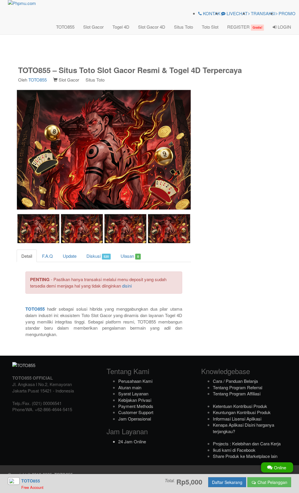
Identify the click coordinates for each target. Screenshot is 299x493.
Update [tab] (70, 256)
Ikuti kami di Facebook (234, 450)
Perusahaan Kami (135, 381)
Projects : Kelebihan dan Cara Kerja (247, 443)
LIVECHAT (236, 13)
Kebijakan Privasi (134, 400)
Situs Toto (183, 27)
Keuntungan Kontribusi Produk (242, 412)
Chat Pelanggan (271, 482)
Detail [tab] (26, 256)
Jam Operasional (134, 419)
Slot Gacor (93, 27)
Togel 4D (120, 27)
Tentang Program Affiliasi (236, 393)
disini (127, 286)
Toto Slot (210, 27)
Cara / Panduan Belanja (235, 381)
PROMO (286, 13)
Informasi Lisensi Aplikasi (237, 419)
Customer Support (135, 412)
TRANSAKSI (262, 13)
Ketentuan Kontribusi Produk (240, 406)
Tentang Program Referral (237, 387)
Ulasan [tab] (130, 256)
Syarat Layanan (133, 393)
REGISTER (244, 27)
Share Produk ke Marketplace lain (245, 456)
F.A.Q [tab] (47, 256)
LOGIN (284, 27)
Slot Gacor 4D (151, 27)
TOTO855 (65, 27)
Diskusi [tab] (97, 256)
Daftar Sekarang (227, 482)
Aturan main (129, 387)
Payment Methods (135, 406)
